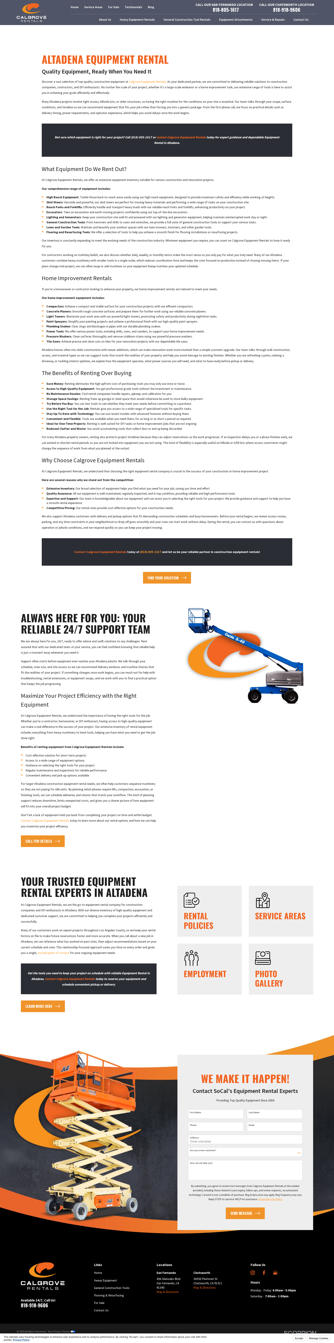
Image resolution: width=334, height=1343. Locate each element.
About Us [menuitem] (105, 20)
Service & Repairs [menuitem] (273, 20)
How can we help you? (201, 1163)
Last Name (254, 1112)
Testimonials (133, 7)
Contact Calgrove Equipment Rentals (45, 821)
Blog (151, 7)
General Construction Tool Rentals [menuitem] (187, 20)
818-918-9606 (286, 9)
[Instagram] (252, 1273)
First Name (195, 1112)
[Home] (31, 12)
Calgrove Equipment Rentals (147, 82)
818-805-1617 (226, 9)
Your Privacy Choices (59, 1331)
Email (251, 1125)
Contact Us (101, 1310)
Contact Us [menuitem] (301, 20)
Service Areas (93, 7)
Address (194, 1137)
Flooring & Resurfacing (109, 1295)
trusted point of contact (53, 953)
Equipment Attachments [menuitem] (236, 20)
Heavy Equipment (105, 1280)
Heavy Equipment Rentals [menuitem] (137, 20)
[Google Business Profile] (275, 1273)
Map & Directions (168, 1292)
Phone (193, 1125)
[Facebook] (264, 1273)
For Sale (113, 7)
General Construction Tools (111, 1288)
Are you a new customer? (203, 1150)
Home (75, 7)
